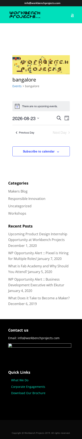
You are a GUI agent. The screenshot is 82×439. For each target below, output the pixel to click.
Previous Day (26, 132)
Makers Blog (18, 191)
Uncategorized (20, 206)
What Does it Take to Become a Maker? (39, 298)
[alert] (41, 106)
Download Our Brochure (28, 393)
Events (17, 86)
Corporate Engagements (28, 387)
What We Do (19, 380)
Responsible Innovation (26, 198)
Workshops (17, 213)
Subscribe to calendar (38, 151)
